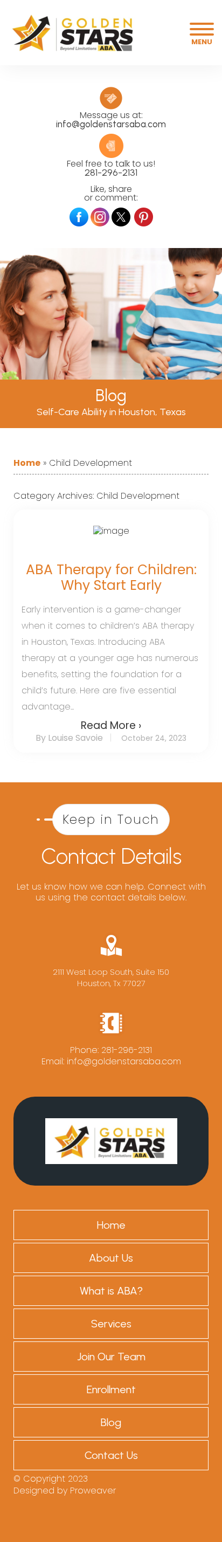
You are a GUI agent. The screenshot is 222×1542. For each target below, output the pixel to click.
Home (26, 463)
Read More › (111, 725)
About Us (111, 1257)
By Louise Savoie (69, 738)
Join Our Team (111, 1356)
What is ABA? (111, 1290)
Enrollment (111, 1389)
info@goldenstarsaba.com (111, 124)
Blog (111, 1422)
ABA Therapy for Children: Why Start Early (111, 577)
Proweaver (93, 1490)
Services (111, 1323)
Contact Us (111, 1455)
